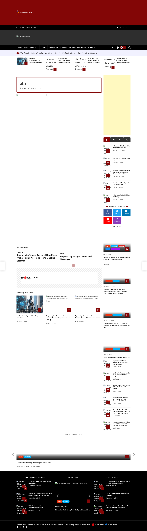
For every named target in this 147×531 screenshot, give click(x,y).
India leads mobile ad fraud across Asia (117, 357)
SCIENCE (43, 47)
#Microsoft (34, 53)
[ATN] (26, 278)
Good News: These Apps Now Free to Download (121, 183)
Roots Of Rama (112, 525)
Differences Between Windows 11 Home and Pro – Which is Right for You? (40, 494)
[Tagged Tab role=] (127, 139)
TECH (107, 248)
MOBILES (121, 246)
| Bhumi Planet (97, 525)
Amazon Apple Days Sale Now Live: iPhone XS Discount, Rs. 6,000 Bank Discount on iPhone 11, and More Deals (121, 401)
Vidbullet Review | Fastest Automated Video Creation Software (39, 506)
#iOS (56, 53)
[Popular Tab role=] (107, 139)
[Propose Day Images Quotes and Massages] (144, 266)
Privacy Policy (21, 525)
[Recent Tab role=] (113, 139)
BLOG (107, 246)
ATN (25, 88)
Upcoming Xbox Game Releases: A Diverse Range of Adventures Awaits (93, 61)
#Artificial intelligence (69, 53)
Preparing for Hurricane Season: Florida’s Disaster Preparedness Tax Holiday (64, 62)
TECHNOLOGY (53, 47)
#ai (60, 53)
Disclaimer (46, 525)
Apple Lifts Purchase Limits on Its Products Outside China (121, 374)
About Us (78, 525)
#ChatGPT (80, 53)
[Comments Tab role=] (120, 139)
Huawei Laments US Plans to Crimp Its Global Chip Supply (121, 387)
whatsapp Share (22, 247)
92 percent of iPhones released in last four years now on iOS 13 (120, 362)
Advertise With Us (57, 525)
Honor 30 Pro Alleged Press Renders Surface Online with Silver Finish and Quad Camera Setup (121, 412)
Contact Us (86, 525)
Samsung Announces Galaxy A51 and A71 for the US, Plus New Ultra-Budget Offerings (121, 424)
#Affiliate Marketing (90, 53)
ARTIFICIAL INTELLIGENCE (77, 47)
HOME (20, 47)
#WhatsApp (43, 53)
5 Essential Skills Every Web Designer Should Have (121, 146)
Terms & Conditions (34, 525)
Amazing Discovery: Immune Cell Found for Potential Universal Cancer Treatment (121, 172)
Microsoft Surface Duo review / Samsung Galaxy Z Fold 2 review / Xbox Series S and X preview (115, 291)
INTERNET (63, 47)
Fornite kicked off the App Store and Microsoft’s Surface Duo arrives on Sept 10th (117, 325)
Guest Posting (69, 525)
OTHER (90, 47)
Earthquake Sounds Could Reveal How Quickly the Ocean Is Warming (118, 506)
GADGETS (33, 47)
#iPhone (51, 53)
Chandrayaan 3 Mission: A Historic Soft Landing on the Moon (123, 61)
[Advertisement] (117, 105)
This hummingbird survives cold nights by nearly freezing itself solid (118, 482)
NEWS (26, 47)
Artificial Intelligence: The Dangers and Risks (35, 60)
